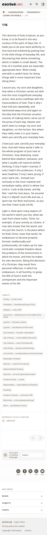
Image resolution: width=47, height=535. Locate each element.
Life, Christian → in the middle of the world (19, 338)
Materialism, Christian (11, 358)
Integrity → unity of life (12, 309)
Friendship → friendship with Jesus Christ (19, 304)
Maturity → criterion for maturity (16, 364)
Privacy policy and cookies (13, 526)
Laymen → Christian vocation (14, 322)
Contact (28, 530)
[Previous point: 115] (32, 438)
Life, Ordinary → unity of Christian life (17, 343)
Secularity (7, 390)
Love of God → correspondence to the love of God (22, 353)
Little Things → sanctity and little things (18, 348)
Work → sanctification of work (15, 405)
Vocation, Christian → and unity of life (18, 395)
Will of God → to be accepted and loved (18, 400)
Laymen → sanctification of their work (18, 327)
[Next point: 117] (41, 438)
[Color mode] (31, 4)
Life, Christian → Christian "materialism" (18, 332)
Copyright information (12, 530)
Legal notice (19, 522)
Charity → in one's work (12, 299)
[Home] (4, 12)
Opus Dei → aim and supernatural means (19, 374)
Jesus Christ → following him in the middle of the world (22, 316)
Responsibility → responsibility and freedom (20, 384)
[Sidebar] (43, 4)
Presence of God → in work (13, 379)
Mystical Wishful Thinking (13, 369)
